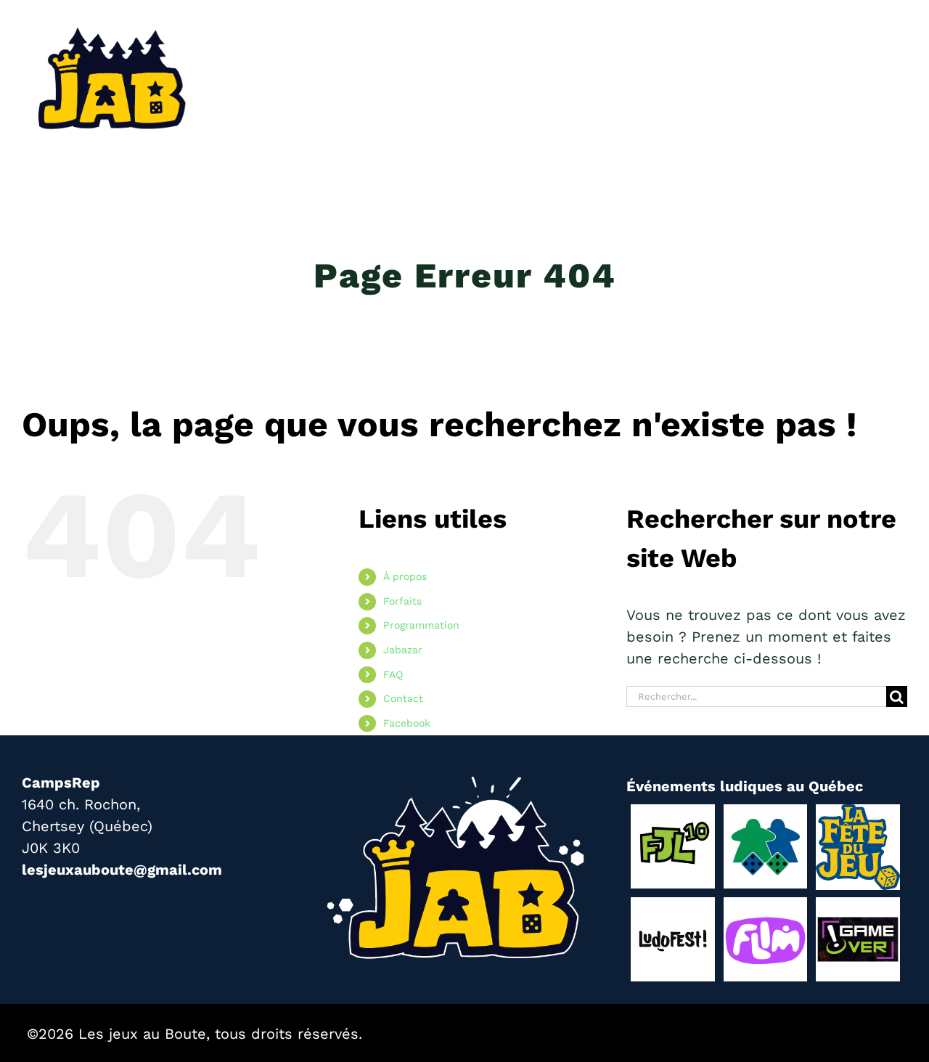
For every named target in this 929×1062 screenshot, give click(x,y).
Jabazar (402, 649)
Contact (403, 698)
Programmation (421, 625)
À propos (405, 576)
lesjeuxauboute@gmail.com (122, 869)
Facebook (406, 723)
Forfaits (402, 601)
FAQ (393, 674)
